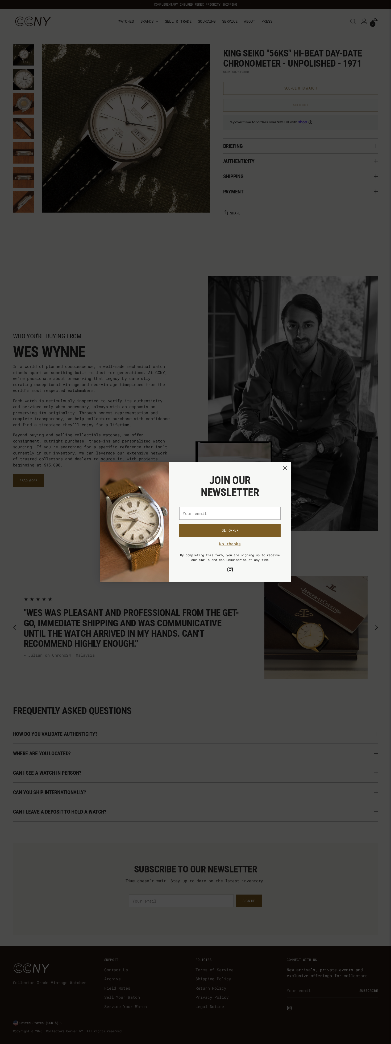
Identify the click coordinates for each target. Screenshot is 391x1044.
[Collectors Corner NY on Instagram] (230, 570)
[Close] (285, 468)
